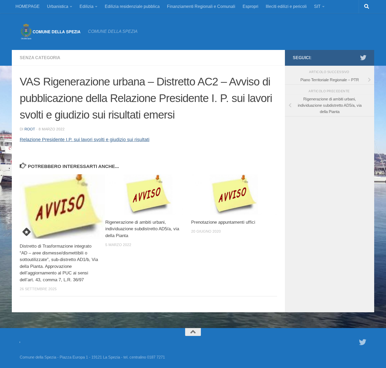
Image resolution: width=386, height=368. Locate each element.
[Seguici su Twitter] (363, 57)
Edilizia (86, 6)
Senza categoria (40, 57)
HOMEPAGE (27, 6)
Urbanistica (57, 6)
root (29, 129)
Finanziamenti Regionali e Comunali (201, 6)
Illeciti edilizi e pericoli (286, 6)
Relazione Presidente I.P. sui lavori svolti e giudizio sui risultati (84, 139)
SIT (317, 6)
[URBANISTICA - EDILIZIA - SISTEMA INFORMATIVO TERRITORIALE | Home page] (51, 31)
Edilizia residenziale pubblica (132, 6)
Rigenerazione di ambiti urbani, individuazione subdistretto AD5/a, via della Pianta (142, 229)
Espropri (250, 6)
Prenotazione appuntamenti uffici (223, 222)
